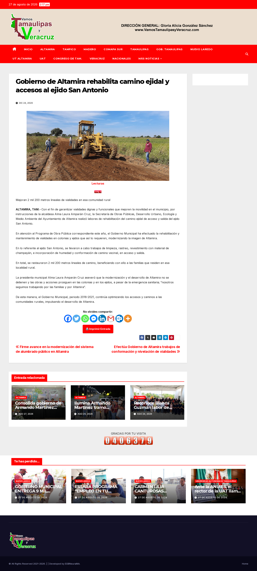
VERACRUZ (97, 58)
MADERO (90, 49)
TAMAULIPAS (139, 49)
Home (245, 563)
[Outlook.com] (119, 318)
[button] (246, 54)
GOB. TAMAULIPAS (169, 49)
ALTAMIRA (47, 49)
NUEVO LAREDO (201, 49)
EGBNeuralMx (72, 563)
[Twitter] (76, 318)
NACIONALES (121, 58)
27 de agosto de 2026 (32, 497)
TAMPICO (69, 49)
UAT (43, 58)
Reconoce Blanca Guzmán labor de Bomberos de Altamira (157, 407)
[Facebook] (68, 318)
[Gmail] (111, 318)
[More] (128, 318)
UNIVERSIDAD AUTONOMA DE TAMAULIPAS (216, 481)
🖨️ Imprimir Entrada (98, 328)
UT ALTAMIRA (22, 58)
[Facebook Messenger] (94, 318)
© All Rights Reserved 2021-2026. (27, 563)
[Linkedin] (102, 318)
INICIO (28, 49)
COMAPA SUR (113, 49)
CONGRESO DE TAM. (67, 58)
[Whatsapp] (85, 318)
